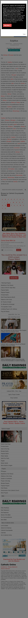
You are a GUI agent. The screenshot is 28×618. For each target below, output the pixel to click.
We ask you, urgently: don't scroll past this (14, 5)
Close (24, 34)
